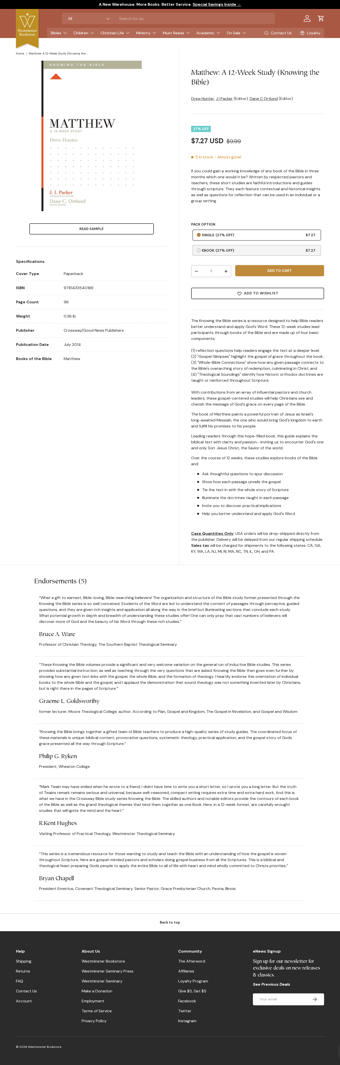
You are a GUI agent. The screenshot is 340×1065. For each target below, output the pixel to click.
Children (80, 33)
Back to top (170, 922)
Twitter (184, 1011)
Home (20, 53)
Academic (205, 33)
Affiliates (186, 971)
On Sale (233, 33)
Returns (23, 971)
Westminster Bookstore (103, 961)
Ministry (143, 33)
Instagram (187, 1020)
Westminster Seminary (102, 981)
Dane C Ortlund (264, 98)
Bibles (56, 33)
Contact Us (26, 991)
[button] (321, 18)
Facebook (187, 1001)
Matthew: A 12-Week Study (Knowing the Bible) (59, 53)
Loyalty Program (193, 981)
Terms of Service (97, 1011)
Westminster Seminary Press (107, 971)
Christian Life (112, 33)
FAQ (19, 981)
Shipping (23, 961)
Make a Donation (97, 991)
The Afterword (191, 961)
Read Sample (91, 229)
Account (24, 1001)
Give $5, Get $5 (192, 991)
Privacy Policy (94, 1020)
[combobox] (168, 18)
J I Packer (224, 98)
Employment (93, 1001)
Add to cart (279, 270)
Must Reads (173, 33)
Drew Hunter (202, 98)
